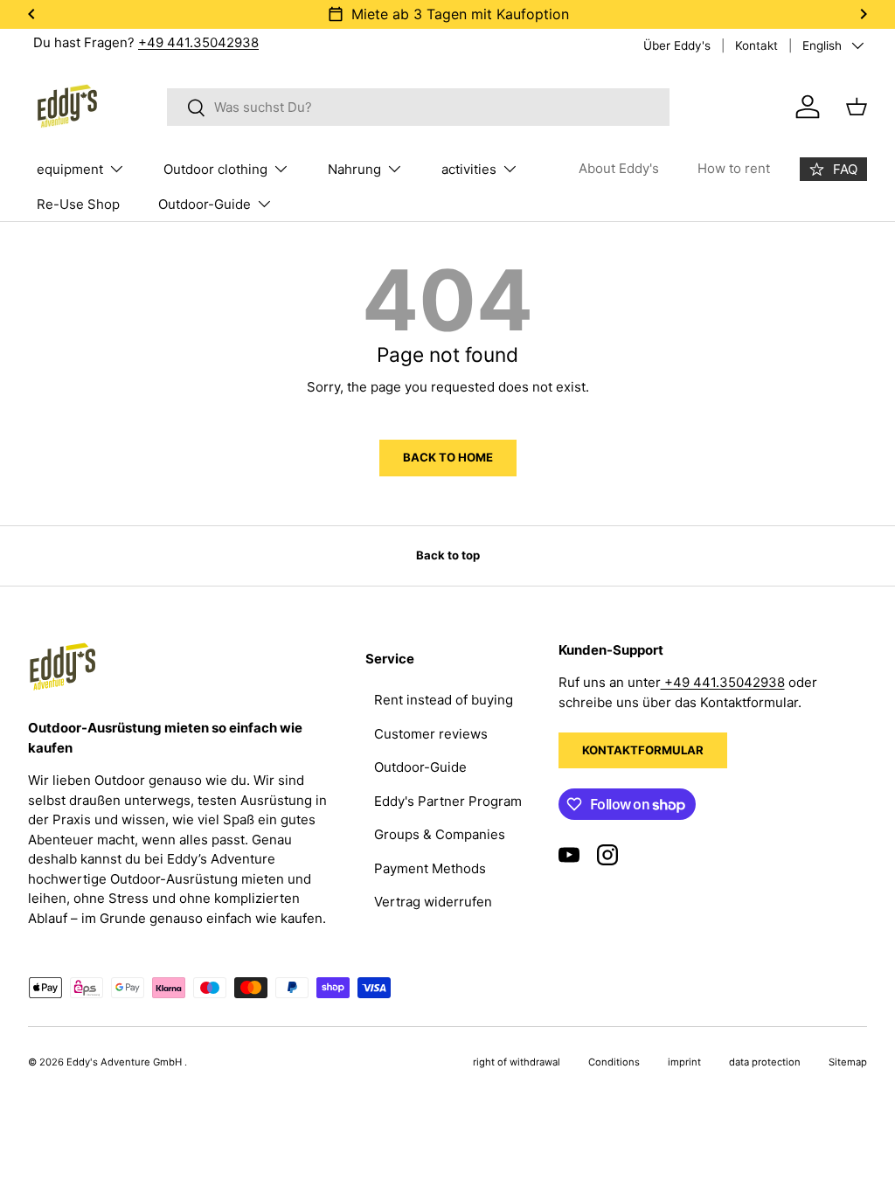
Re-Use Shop (78, 204)
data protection (765, 1062)
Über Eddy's (677, 45)
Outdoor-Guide (420, 767)
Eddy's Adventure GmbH (125, 1062)
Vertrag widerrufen (433, 901)
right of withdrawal (516, 1062)
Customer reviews (431, 733)
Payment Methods (430, 868)
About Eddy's (619, 168)
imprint (684, 1062)
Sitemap (848, 1062)
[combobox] (418, 107)
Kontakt (756, 45)
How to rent (733, 168)
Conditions (614, 1062)
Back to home (448, 457)
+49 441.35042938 (198, 42)
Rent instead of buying (443, 699)
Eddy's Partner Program (448, 801)
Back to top (448, 555)
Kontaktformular (643, 750)
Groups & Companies (439, 834)
